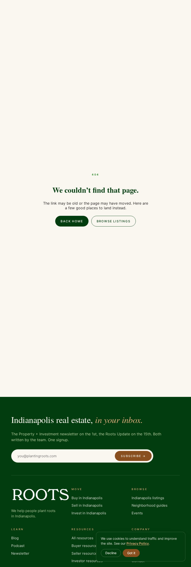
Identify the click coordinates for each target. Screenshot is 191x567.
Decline (110, 553)
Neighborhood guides (149, 505)
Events (137, 513)
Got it (131, 553)
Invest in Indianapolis (89, 513)
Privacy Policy (137, 543)
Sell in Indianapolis (87, 505)
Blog (15, 538)
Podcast (17, 545)
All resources (82, 538)
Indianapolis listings (148, 498)
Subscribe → (133, 456)
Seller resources (85, 553)
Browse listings (113, 221)
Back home (72, 221)
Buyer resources (85, 545)
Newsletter (20, 553)
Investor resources (87, 561)
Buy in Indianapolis (87, 498)
